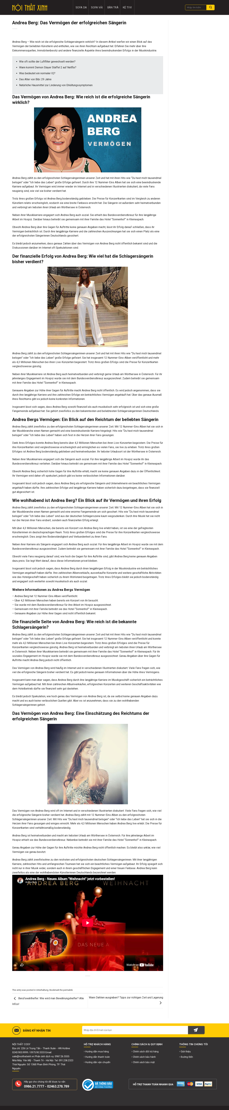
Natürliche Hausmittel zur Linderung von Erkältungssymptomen (56, 85)
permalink (68, 990)
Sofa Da (81, 7)
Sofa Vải (97, 7)
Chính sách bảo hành (144, 1057)
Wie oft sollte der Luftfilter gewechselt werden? (47, 61)
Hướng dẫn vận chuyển (97, 1062)
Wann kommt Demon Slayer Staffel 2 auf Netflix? (47, 67)
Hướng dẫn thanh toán (97, 1057)
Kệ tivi (127, 7)
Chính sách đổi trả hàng (146, 1051)
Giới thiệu (186, 1051)
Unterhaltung (42, 990)
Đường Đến (187, 1057)
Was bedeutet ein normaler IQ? (37, 73)
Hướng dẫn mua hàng (97, 1051)
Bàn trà (112, 7)
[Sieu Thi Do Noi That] (40, 7)
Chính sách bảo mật (144, 1062)
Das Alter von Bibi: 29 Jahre (35, 79)
